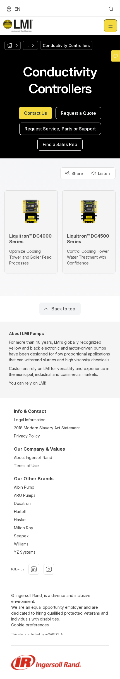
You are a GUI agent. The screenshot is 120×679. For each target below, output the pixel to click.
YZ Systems (24, 552)
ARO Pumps (24, 495)
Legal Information (29, 419)
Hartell (20, 511)
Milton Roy (23, 527)
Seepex (21, 535)
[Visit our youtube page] (49, 569)
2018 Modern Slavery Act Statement (47, 427)
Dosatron (22, 503)
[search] (111, 9)
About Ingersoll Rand (33, 457)
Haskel (20, 519)
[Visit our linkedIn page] (33, 569)
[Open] (110, 25)
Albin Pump (24, 487)
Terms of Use (26, 465)
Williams (21, 544)
